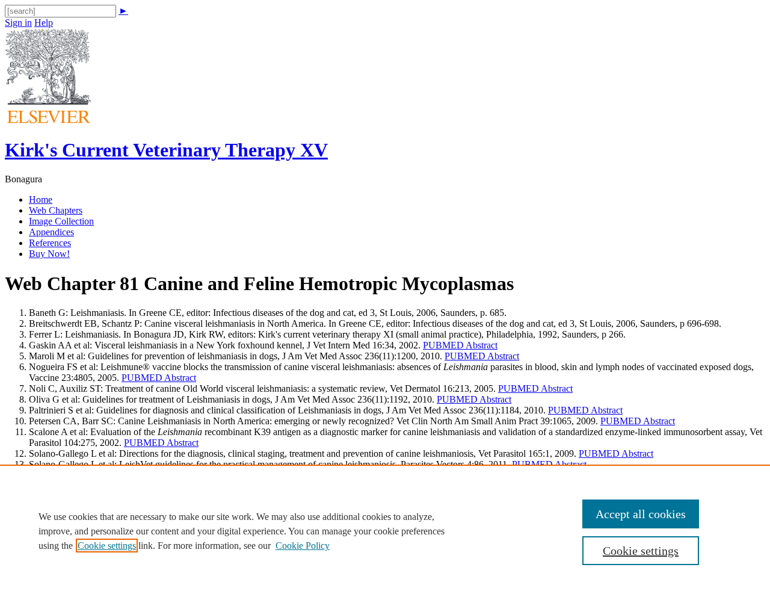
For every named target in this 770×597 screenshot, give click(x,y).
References (50, 243)
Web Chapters (55, 210)
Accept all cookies (641, 514)
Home (40, 199)
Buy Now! (49, 254)
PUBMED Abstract (460, 345)
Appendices (51, 232)
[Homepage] (48, 120)
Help (43, 22)
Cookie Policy (303, 545)
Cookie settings (107, 545)
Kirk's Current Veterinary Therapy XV (166, 150)
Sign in (18, 22)
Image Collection (61, 221)
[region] (385, 531)
